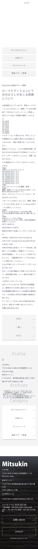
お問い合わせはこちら (10, 308)
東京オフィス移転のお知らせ (14, 394)
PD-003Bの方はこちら (10, 171)
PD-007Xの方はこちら (10, 175)
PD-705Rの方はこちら (10, 178)
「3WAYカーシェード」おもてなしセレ (18, 391)
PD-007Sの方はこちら (10, 173)
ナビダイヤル (14, 505)
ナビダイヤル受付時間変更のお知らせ (17, 397)
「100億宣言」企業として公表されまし (18, 392)
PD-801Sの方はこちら (10, 180)
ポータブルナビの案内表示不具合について (19, 396)
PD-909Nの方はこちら (10, 181)
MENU (33, 4)
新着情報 (26, 3)
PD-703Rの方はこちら (10, 176)
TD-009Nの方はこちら (10, 183)
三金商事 (6, 6)
